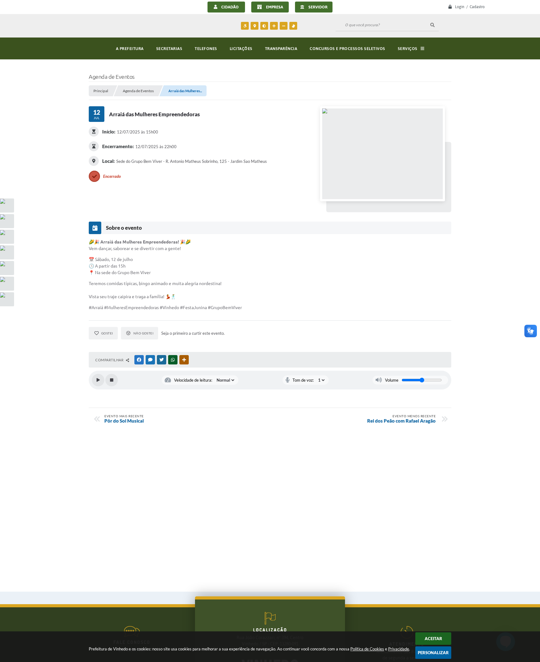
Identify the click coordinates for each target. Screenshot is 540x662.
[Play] (98, 380)
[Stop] (111, 380)
